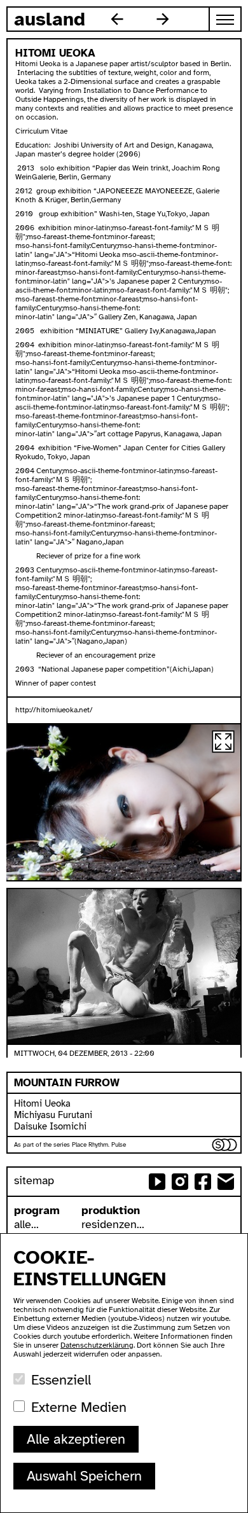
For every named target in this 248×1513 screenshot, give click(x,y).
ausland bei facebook (203, 1181)
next (163, 19)
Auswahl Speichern (84, 1475)
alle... (26, 1224)
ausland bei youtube (157, 1181)
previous (117, 19)
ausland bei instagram (180, 1181)
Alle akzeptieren (76, 1438)
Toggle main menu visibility (226, 19)
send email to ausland (225, 1181)
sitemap (34, 1180)
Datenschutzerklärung (97, 1345)
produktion (110, 1210)
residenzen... (112, 1224)
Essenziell (61, 1379)
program (37, 1210)
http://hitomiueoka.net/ (54, 709)
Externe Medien (79, 1407)
